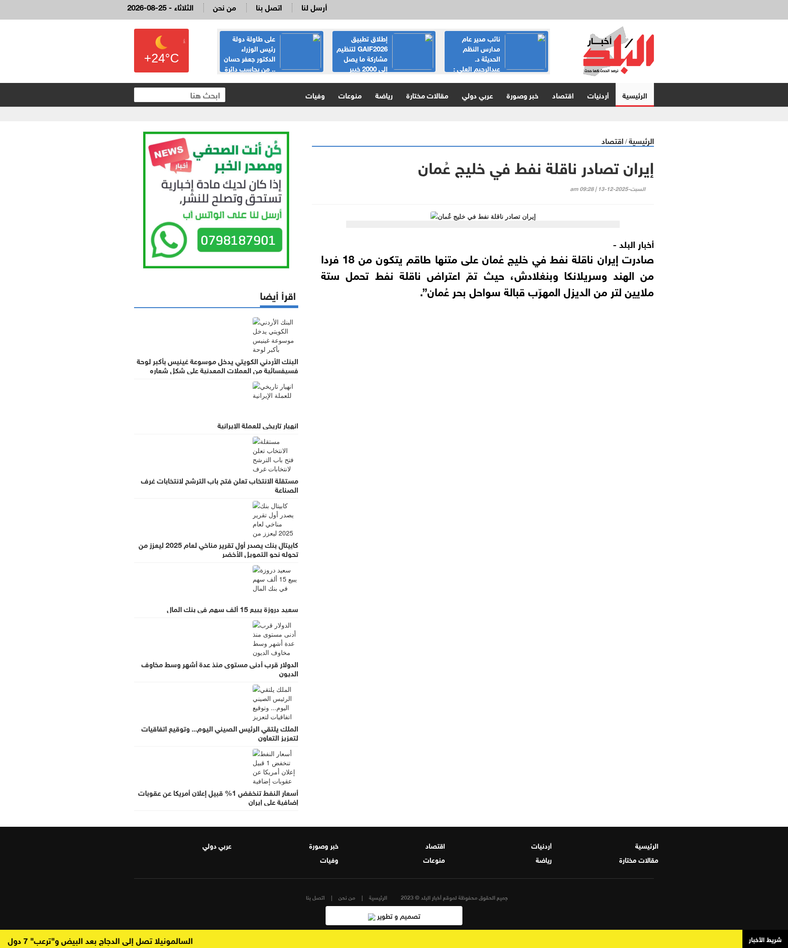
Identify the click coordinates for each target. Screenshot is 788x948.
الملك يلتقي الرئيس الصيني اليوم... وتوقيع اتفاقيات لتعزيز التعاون (219, 732)
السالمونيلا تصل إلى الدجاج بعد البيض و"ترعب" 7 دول (111, 940)
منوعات (350, 94)
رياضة (384, 94)
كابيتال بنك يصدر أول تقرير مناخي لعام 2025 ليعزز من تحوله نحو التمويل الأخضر (218, 549)
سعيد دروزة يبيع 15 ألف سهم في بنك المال (232, 608)
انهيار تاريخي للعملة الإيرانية (258, 424)
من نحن (224, 6)
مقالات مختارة (427, 94)
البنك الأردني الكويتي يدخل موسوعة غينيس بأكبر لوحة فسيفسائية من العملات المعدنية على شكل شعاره (217, 365)
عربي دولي (477, 94)
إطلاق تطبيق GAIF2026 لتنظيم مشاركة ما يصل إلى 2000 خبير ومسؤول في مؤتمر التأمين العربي (385, 58)
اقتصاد (563, 94)
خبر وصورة (523, 94)
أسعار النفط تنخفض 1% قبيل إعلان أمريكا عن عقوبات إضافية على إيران (218, 797)
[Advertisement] (483, 410)
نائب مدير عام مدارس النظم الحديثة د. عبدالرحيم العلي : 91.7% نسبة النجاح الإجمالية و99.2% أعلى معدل (499, 63)
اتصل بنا (269, 6)
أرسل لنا (314, 6)
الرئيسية (634, 94)
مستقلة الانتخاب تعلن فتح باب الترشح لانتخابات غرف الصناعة (219, 484)
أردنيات (598, 94)
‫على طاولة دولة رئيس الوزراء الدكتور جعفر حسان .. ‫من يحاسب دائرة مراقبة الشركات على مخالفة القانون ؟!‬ (272, 63)
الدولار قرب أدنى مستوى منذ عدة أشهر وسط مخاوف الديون (219, 668)
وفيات (315, 94)
